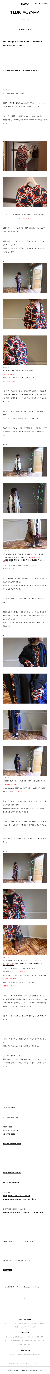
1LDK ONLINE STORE (12, 1173)
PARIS (26, 1323)
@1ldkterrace (27, 1341)
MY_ (26, 1199)
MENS (12, 1354)
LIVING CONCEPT (32, 1212)
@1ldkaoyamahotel (12, 1341)
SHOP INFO (25, 20)
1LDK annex (19, 1327)
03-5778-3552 (9, 1134)
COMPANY (13, 1364)
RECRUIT (25, 1364)
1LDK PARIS (25, 1196)
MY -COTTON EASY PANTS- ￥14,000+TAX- (22, 964)
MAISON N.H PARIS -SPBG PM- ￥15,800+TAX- (24, 560)
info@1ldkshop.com (12, 1144)
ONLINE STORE (41, 4)
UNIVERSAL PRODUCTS (13, 1199)
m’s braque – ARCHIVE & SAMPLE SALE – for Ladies (22, 43)
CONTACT (36, 1364)
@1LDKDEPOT (37, 1337)
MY (43, 1212)
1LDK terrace (14, 1196)
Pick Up (35, 1287)
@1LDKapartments (22, 1337)
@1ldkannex (25, 1344)
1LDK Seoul (30, 1327)
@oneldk (9, 1337)
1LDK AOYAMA (25, 13)
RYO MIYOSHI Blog (11, 1182)
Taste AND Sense (37, 1323)
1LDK (5, 1196)
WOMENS (21, 1354)
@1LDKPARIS (38, 1341)
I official (32, 1199)
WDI (40, 1370)
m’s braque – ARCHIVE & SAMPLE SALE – (21, 70)
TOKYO (8, 1323)
